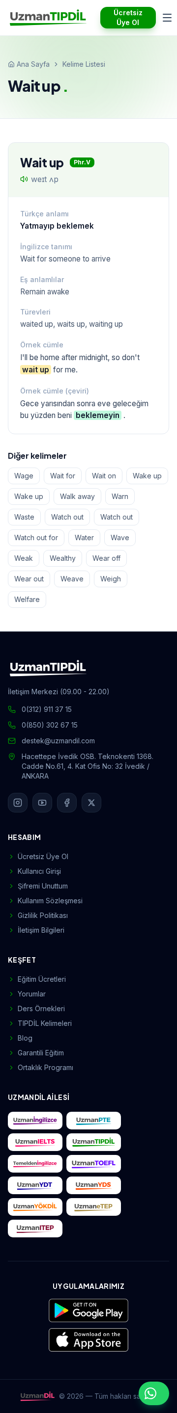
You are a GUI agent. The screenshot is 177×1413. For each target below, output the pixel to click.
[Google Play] (88, 1310)
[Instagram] (18, 802)
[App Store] (88, 1340)
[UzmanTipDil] (48, 17)
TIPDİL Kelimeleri (45, 1023)
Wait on (104, 475)
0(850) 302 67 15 (50, 725)
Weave (72, 579)
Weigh (110, 579)
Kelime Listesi (83, 64)
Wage (23, 475)
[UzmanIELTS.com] (35, 1142)
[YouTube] (42, 802)
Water (84, 537)
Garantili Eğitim (41, 1052)
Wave (120, 537)
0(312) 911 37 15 (47, 709)
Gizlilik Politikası (43, 915)
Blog (25, 1038)
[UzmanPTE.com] (93, 1120)
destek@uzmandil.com (58, 740)
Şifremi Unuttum (43, 886)
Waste (24, 517)
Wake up (147, 475)
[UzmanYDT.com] (35, 1185)
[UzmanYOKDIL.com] (35, 1207)
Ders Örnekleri (41, 1008)
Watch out (67, 517)
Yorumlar (32, 994)
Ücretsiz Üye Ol (128, 17)
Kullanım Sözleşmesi (50, 900)
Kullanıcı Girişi (39, 871)
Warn (120, 496)
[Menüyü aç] (167, 17)
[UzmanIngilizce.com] (35, 1120)
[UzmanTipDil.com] (93, 1142)
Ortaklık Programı (45, 1067)
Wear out (29, 579)
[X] (91, 802)
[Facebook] (67, 802)
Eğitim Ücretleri (42, 979)
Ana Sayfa (33, 64)
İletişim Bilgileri (41, 930)
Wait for (62, 475)
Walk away (77, 496)
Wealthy (63, 558)
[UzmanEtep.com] (93, 1207)
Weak (23, 558)
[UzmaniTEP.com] (35, 1228)
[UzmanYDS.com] (93, 1185)
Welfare (27, 599)
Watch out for (36, 537)
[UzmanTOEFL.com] (93, 1164)
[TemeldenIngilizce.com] (35, 1164)
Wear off (106, 558)
